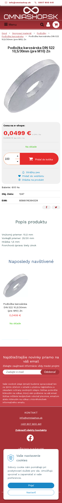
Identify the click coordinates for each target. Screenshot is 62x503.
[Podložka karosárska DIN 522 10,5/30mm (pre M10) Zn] (31, 87)
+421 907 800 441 (31, 424)
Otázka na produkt (32, 179)
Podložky (41, 33)
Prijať (31, 485)
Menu (12, 24)
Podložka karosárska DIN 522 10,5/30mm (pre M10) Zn (15, 307)
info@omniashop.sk (20, 2)
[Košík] (56, 24)
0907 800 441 (46, 2)
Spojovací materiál (22, 33)
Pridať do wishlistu (32, 176)
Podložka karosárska (12, 36)
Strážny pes (32, 172)
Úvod (4, 33)
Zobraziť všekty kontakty (31, 430)
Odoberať (50, 372)
